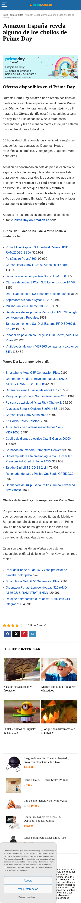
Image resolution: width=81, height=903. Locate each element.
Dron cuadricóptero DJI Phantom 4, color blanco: (38, 293)
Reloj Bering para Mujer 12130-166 (45, 837)
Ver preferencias (28, 888)
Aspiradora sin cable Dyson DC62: (29, 300)
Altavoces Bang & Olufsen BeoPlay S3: (32, 408)
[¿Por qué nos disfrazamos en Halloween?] (59, 702)
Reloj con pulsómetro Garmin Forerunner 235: (36, 396)
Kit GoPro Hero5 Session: (23, 421)
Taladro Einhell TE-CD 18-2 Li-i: (27, 467)
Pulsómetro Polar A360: (21, 258)
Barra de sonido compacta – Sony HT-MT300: (36, 276)
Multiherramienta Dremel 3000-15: (28, 306)
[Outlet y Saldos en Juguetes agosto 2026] (22, 702)
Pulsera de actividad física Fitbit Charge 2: (34, 402)
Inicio (5, 15)
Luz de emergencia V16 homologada (45, 800)
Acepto (28, 880)
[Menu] (4, 5)
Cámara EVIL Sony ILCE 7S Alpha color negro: (37, 264)
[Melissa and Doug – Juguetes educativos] (59, 660)
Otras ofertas (16, 15)
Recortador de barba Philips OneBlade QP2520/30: (40, 473)
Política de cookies (26, 897)
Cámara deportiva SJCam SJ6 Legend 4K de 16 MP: (41, 282)
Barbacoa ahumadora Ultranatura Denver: (34, 450)
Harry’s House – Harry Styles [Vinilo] (46, 779)
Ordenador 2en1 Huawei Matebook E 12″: (34, 390)
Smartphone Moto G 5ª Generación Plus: (33, 372)
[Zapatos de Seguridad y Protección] (22, 660)
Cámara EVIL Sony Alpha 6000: (27, 414)
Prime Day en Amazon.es (31, 220)
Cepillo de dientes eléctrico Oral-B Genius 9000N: (39, 438)
